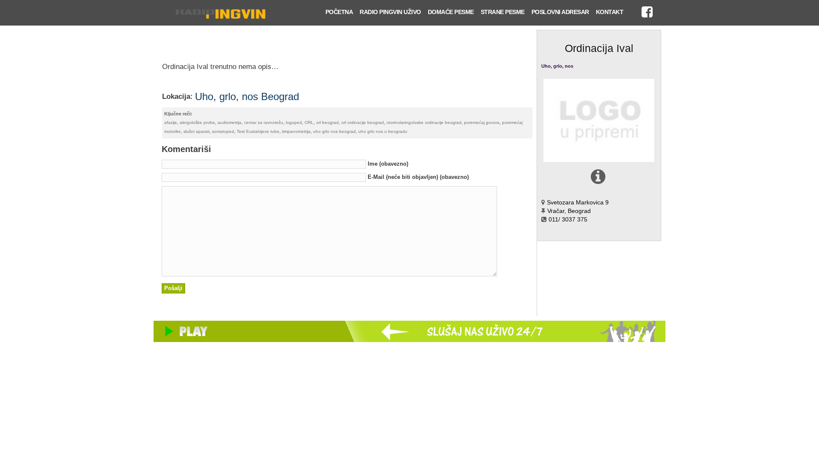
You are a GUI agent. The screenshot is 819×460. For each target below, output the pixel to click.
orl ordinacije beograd (362, 122)
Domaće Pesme (451, 12)
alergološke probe (197, 122)
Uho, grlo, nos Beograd (247, 96)
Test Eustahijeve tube (258, 131)
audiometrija (229, 122)
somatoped (223, 131)
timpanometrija (296, 131)
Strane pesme (503, 12)
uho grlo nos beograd (334, 131)
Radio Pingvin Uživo (390, 12)
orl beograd (327, 122)
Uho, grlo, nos (557, 66)
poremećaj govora (482, 122)
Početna (339, 12)
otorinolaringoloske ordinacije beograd (424, 122)
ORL (309, 122)
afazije (170, 122)
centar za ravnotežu (263, 122)
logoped (294, 122)
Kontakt (610, 12)
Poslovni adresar (560, 12)
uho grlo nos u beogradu (382, 131)
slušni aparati (196, 131)
